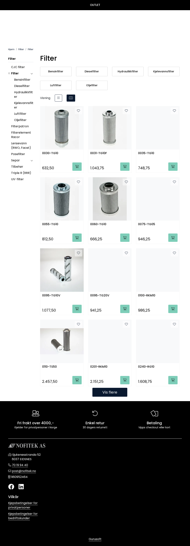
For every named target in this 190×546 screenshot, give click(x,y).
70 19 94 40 (20, 465)
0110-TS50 (49, 367)
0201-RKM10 (98, 367)
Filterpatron (20, 126)
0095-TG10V (51, 296)
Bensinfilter (22, 80)
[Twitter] (11, 487)
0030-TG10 (50, 153)
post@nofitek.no (24, 471)
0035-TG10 (146, 153)
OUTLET (95, 5)
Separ (15, 160)
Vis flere (109, 392)
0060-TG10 (98, 224)
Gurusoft (95, 539)
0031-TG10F (98, 153)
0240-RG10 (146, 367)
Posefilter (18, 154)
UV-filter (17, 179)
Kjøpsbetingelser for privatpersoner (23, 505)
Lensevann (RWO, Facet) (21, 145)
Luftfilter (20, 114)
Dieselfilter (22, 86)
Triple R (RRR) (21, 173)
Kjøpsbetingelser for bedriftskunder (23, 516)
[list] (58, 98)
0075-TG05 (146, 224)
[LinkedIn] (21, 487)
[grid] (71, 98)
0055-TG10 (50, 224)
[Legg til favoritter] (78, 110)
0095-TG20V (99, 296)
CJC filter (18, 67)
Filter (12, 59)
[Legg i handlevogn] (77, 166)
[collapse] (31, 73)
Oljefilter (20, 120)
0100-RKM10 (146, 296)
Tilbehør (17, 166)
